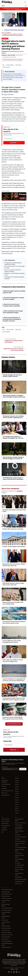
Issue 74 (17, 802)
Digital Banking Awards (20, 881)
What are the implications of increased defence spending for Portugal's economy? (12, 319)
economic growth (6, 67)
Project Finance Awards (7, 898)
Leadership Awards (6, 891)
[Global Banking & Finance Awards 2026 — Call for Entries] (14, 196)
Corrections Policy (5, 930)
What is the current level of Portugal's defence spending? (11, 305)
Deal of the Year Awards (20, 841)
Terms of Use (4, 792)
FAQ (2, 832)
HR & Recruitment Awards (7, 908)
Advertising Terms (5, 795)
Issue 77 (17, 795)
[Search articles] (25, 2)
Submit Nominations (6, 825)
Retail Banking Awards (6, 947)
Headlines (8, 32)
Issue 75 (17, 799)
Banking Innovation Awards (20, 879)
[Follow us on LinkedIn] (16, 972)
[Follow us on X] (19, 972)
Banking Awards (18, 877)
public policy (18, 64)
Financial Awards (5, 939)
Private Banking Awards (7, 941)
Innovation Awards (19, 867)
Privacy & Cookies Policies (7, 790)
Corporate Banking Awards (20, 847)
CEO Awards (17, 834)
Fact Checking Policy (6, 936)
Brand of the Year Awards (20, 822)
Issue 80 (17, 789)
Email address (5, 766)
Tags (16, 969)
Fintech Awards (18, 853)
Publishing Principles (6, 926)
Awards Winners (5, 823)
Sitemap (12, 969)
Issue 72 (17, 806)
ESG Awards (17, 863)
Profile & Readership (6, 784)
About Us (3, 778)
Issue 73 (17, 804)
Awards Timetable (5, 821)
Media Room (4, 829)
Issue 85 (17, 778)
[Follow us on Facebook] (14, 972)
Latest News (4, 788)
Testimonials (4, 827)
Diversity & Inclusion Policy (7, 934)
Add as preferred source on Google (13, 59)
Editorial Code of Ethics (6, 932)
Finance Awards (18, 883)
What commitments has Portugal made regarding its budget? (13, 311)
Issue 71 (16, 808)
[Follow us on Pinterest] (9, 972)
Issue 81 (16, 786)
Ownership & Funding (6, 928)
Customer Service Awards (20, 836)
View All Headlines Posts (14, 724)
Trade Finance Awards (6, 910)
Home (3, 32)
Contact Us (4, 786)
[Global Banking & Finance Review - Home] (7, 2)
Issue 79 (17, 791)
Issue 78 (17, 793)
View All (16, 813)
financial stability (9, 64)
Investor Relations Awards (7, 889)
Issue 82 (17, 784)
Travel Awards (5, 920)
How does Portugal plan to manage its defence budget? (13, 298)
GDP (3, 64)
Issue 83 (17, 782)
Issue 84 (17, 780)
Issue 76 (17, 797)
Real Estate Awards (6, 896)
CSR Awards (17, 839)
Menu (3, 5)
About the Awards (5, 819)
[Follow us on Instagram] (11, 972)
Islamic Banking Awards (7, 893)
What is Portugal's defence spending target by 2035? (14, 291)
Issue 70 (17, 810)
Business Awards (18, 824)
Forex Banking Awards (19, 865)
